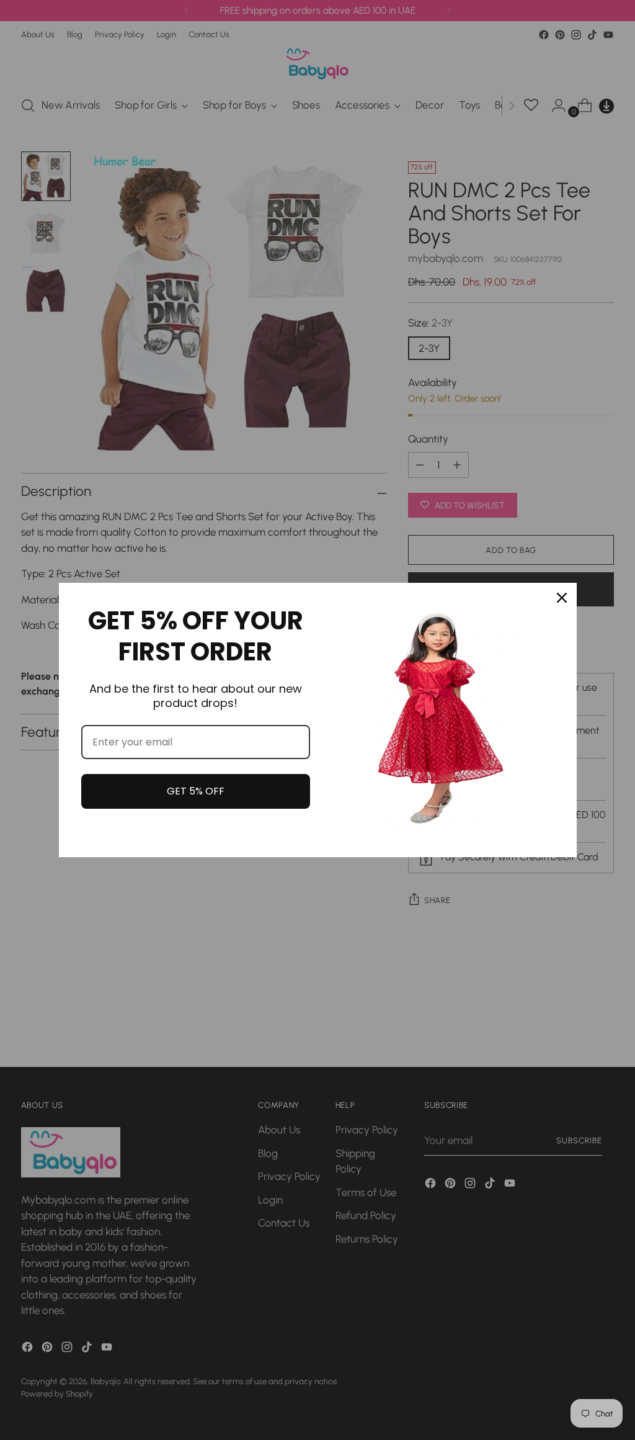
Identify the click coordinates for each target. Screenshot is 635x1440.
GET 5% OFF (195, 791)
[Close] (562, 598)
